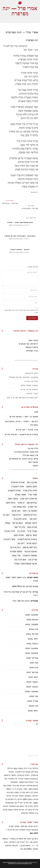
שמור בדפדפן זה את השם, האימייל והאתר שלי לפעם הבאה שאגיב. (21, 311)
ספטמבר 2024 (31, 624)
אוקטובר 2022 (31, 653)
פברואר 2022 (32, 657)
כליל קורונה (33, 448)
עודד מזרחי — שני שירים (27, 429)
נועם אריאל (17, 523)
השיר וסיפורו (32, 393)
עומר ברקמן (31, 535)
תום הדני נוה (20, 559)
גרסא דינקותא (32, 347)
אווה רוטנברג (17, 486)
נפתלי (7, 523)
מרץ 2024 (33, 629)
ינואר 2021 (33, 677)
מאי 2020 (33, 696)
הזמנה (35, 465)
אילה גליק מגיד (30, 490)
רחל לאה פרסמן (30, 547)
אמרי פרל (33, 192)
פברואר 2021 (32, 672)
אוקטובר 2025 (31, 614)
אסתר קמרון (20, 494)
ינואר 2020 (33, 710)
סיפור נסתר (33, 340)
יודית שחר (16, 514)
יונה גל (6, 514)
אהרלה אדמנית (18, 482)
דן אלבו (21, 502)
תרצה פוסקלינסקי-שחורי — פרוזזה (20, 222)
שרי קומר (16, 555)
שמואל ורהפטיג (30, 555)
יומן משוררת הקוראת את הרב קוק (22, 397)
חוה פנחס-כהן (19, 506)
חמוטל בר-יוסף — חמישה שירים (24, 416)
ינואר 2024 (33, 638)
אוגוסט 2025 (32, 619)
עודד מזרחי (9, 531)
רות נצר (20, 543)
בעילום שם (32, 502)
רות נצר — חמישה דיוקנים (20, 249)
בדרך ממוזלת (32, 350)
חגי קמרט (32, 506)
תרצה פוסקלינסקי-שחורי (25, 563)
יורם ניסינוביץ (20, 518)
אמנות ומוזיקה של (25, 586)
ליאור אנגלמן (31, 523)
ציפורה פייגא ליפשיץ (27, 539)
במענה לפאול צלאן (29, 385)
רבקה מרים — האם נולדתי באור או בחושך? (19, 236)
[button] (20, 19)
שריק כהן (32, 559)
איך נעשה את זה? (30, 455)
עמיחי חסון (19, 535)
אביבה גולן (32, 482)
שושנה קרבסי (30, 551)
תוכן (36, 411)
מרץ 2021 (34, 667)
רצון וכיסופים (31, 373)
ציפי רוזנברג (9, 539)
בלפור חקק (13, 498)
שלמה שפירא (16, 551)
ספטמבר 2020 (31, 691)
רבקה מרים (32, 543)
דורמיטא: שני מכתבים (28, 343)
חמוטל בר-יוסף (30, 510)
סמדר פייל (32, 531)
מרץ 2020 (33, 705)
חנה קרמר (15, 510)
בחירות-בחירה (31, 381)
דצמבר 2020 (32, 681)
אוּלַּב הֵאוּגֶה (31, 486)
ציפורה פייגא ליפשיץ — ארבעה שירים (21, 434)
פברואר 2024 (32, 633)
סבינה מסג (32, 527)
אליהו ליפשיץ (14, 490)
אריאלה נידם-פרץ (28, 498)
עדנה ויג (21, 531)
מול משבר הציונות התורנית (26, 451)
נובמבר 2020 (32, 686)
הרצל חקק (10, 502)
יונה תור (33, 518)
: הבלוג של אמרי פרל (25, 600)
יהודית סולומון (30, 514)
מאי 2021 (34, 662)
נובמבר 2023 (32, 643)
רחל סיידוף (15, 547)
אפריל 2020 (32, 701)
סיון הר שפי (19, 527)
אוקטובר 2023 (31, 648)
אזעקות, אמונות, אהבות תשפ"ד (23, 377)
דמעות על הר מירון (29, 389)
